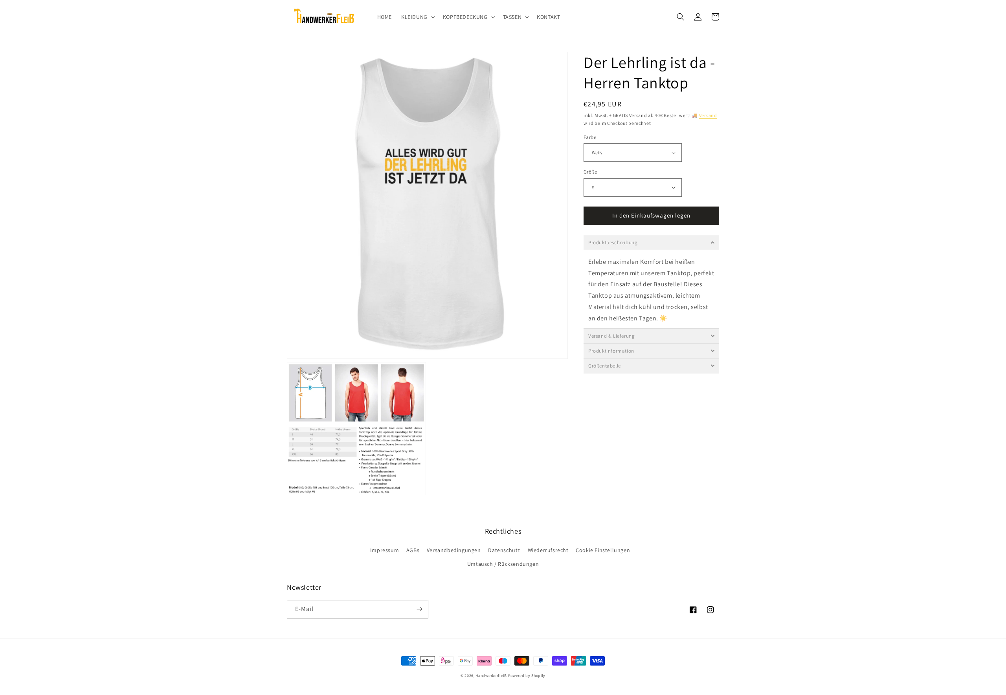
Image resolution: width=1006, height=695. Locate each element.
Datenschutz (504, 550)
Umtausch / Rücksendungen (503, 563)
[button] (417, 17)
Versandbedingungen (454, 550)
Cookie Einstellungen (603, 550)
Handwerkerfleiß (491, 675)
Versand (708, 115)
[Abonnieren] (419, 609)
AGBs (412, 550)
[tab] (651, 242)
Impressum (384, 550)
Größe (590, 171)
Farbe (590, 137)
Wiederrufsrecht (548, 550)
